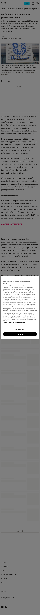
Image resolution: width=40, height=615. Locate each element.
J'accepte (20, 334)
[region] (20, 307)
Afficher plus (20, 329)
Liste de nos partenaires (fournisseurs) (14, 322)
